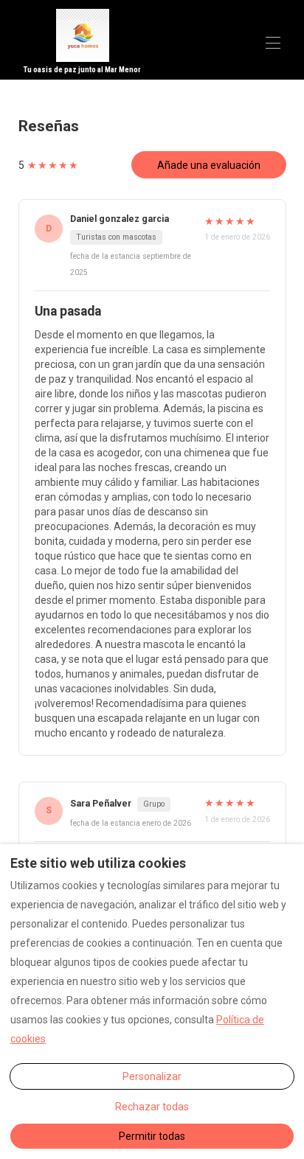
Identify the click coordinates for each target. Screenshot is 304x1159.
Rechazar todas (152, 1107)
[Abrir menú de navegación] (273, 43)
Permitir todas (152, 1136)
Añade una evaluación (208, 165)
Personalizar (152, 1076)
